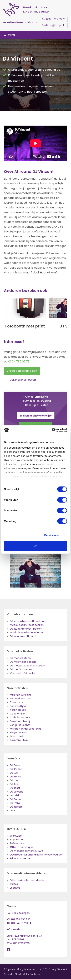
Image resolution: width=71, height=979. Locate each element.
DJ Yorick (15, 776)
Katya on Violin (19, 732)
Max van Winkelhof (21, 694)
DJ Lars (14, 780)
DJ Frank (15, 803)
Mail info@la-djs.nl (53, 25)
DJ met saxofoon (20, 658)
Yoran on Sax (18, 710)
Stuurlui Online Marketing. (28, 974)
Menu (11, 35)
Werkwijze (16, 835)
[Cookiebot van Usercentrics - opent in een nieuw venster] (52, 430)
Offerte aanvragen (21, 847)
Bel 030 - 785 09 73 (53, 19)
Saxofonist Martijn (20, 721)
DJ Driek (14, 795)
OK (36, 545)
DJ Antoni (15, 799)
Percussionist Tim (20, 698)
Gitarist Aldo (17, 736)
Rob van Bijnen (18, 706)
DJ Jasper (16, 769)
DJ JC (13, 810)
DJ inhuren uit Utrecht (23, 636)
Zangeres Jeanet (20, 725)
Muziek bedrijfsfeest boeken (27, 625)
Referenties (17, 843)
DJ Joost (15, 788)
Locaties (15, 887)
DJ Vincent (16, 791)
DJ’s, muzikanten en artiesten (27, 880)
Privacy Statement (21, 858)
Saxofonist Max (19, 740)
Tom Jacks (16, 702)
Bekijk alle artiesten (23, 380)
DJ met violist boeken (23, 662)
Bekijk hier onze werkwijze (35, 415)
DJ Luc (14, 773)
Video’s (14, 884)
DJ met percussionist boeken (27, 665)
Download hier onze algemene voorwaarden (36, 854)
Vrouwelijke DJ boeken (23, 673)
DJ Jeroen (16, 806)
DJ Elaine (15, 765)
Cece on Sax (17, 713)
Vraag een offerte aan (22, 371)
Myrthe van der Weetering (26, 728)
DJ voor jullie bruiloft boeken (27, 621)
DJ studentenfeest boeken (26, 628)
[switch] (62, 500)
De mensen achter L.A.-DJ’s (26, 851)
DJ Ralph (15, 784)
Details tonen (52, 535)
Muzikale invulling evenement (27, 632)
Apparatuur (17, 839)
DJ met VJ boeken (21, 669)
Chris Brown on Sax (21, 717)
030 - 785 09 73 (18, 362)
